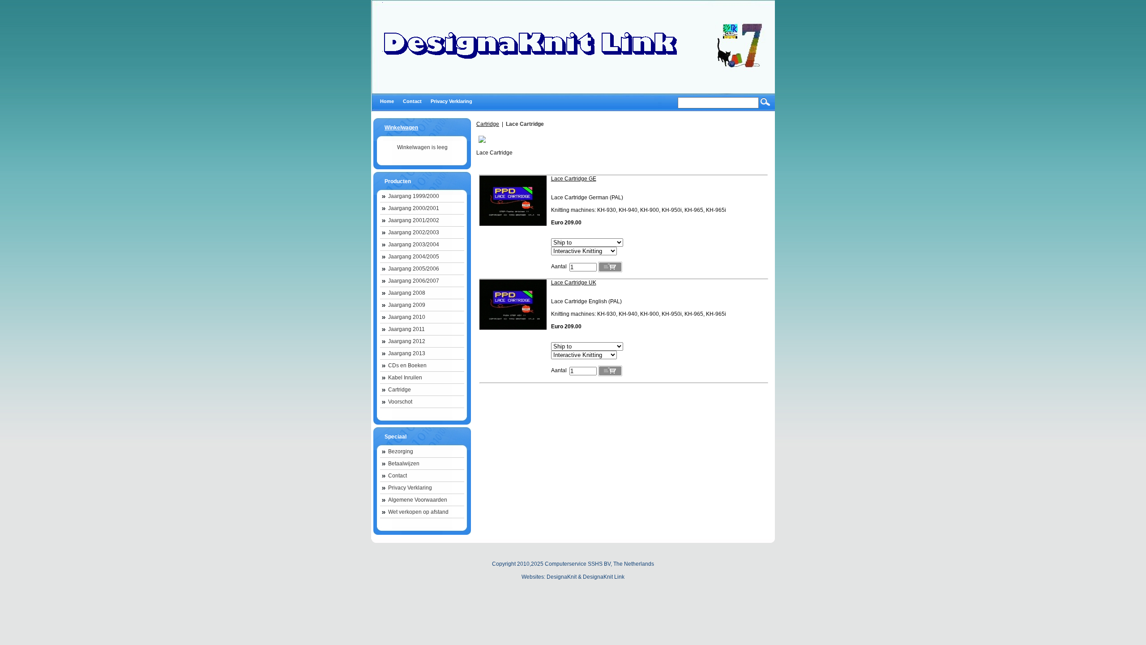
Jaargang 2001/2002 (413, 220)
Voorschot (400, 402)
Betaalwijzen (403, 463)
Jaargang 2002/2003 (413, 232)
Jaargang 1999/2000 (413, 196)
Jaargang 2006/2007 (413, 281)
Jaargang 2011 (406, 329)
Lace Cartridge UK (573, 283)
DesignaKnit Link (603, 577)
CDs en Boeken (407, 365)
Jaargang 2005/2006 (413, 269)
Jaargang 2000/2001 (413, 208)
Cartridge (399, 390)
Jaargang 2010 (406, 317)
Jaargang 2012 (406, 341)
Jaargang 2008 (406, 293)
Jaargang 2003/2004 (413, 244)
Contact (397, 476)
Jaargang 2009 (406, 305)
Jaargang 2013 (406, 353)
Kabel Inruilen (405, 377)
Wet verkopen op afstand (418, 512)
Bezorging (400, 451)
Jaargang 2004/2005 (413, 257)
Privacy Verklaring (410, 488)
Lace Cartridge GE (573, 179)
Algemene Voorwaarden (417, 500)
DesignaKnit (562, 577)
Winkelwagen (401, 128)
